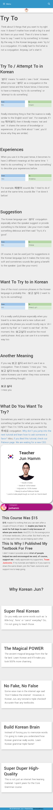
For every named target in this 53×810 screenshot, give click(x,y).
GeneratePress (38, 809)
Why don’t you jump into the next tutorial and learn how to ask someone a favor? (26, 434)
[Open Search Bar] (49, 4)
